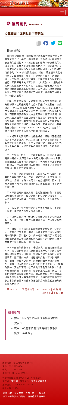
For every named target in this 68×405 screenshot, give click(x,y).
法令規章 (18, 392)
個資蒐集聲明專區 (36, 396)
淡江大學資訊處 (39, 381)
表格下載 (30, 392)
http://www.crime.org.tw (35, 127)
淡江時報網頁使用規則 (14, 396)
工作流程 (41, 392)
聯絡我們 (7, 392)
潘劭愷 (14, 381)
